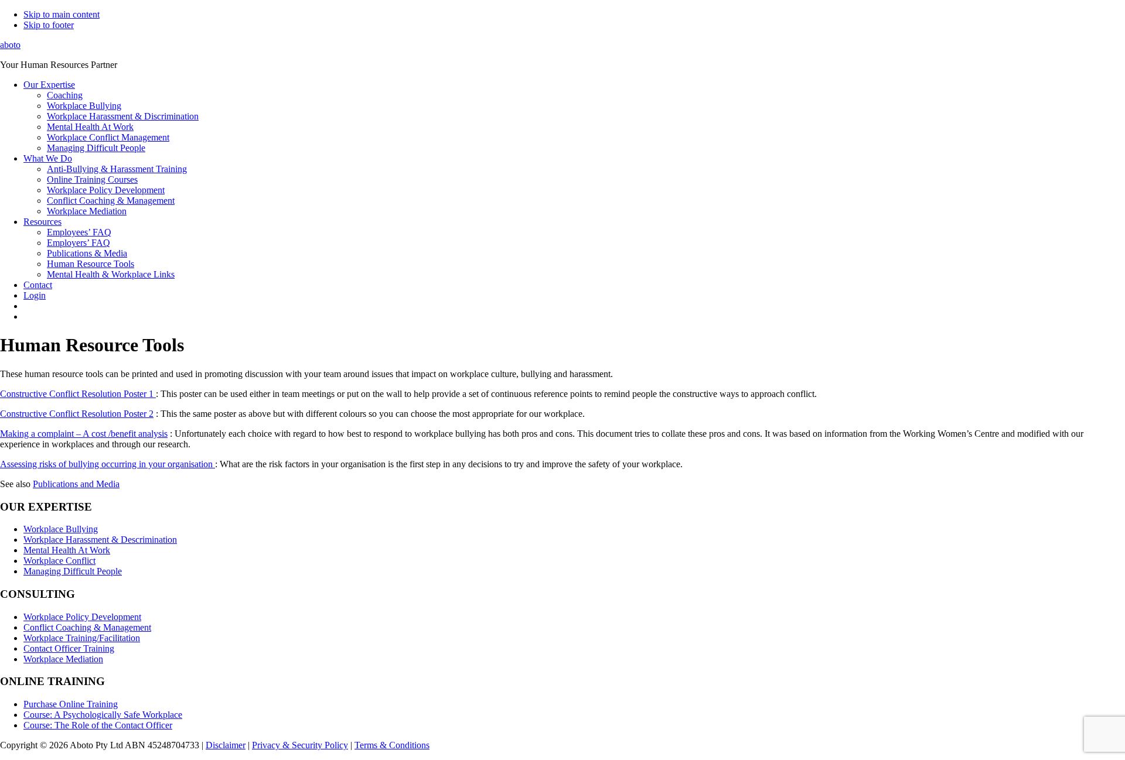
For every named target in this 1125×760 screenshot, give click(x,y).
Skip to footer (48, 25)
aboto (10, 45)
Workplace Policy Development (82, 617)
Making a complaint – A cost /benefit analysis (84, 434)
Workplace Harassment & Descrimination (100, 540)
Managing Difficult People (72, 571)
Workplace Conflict (59, 561)
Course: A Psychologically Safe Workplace (102, 715)
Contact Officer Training (68, 648)
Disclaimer (226, 745)
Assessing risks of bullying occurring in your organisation (107, 464)
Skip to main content (61, 14)
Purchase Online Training (70, 704)
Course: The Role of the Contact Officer (97, 725)
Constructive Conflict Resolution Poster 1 (78, 394)
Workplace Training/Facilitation (81, 638)
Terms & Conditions (391, 745)
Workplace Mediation (63, 659)
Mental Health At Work (66, 550)
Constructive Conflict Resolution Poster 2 (77, 414)
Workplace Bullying (60, 529)
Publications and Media (76, 484)
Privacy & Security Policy (300, 745)
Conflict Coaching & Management (87, 627)
